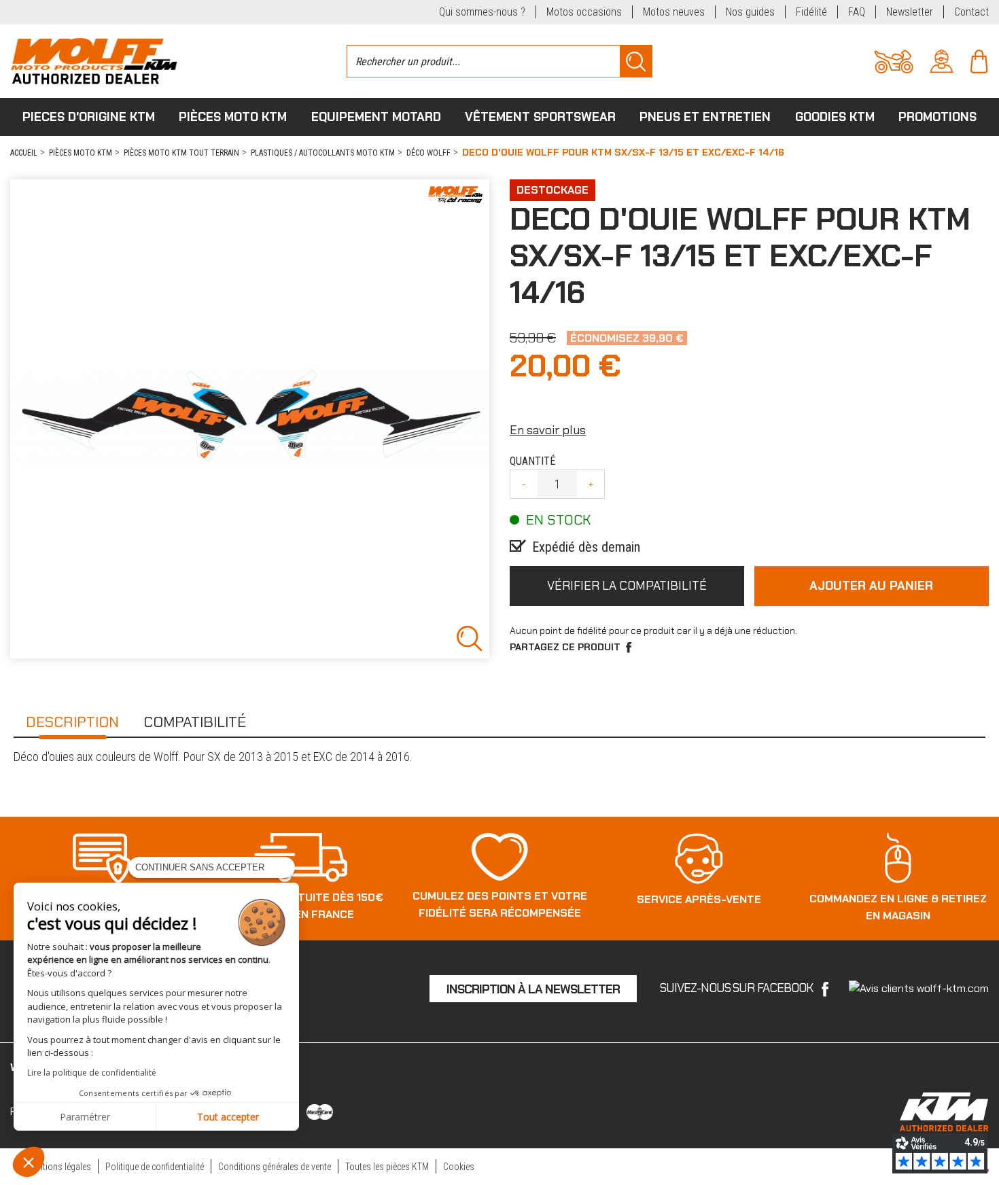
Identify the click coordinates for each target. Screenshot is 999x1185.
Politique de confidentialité (154, 1166)
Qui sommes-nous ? (482, 11)
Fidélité (811, 11)
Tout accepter (228, 1116)
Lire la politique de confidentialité (91, 1072)
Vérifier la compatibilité (627, 586)
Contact (971, 11)
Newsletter (909, 11)
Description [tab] (72, 722)
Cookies (458, 1166)
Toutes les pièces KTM (387, 1166)
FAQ (856, 11)
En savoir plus (548, 430)
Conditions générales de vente (274, 1166)
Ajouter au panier (871, 586)
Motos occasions (584, 11)
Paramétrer (85, 1116)
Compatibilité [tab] (194, 722)
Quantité (532, 461)
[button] (28, 1162)
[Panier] (979, 60)
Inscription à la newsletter (533, 989)
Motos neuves (674, 11)
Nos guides (750, 11)
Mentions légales (59, 1166)
